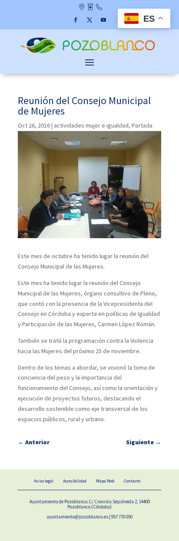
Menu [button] (89, 62)
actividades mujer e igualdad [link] (91, 125)
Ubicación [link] (81, 7)
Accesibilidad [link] (74, 481)
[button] (75, 20)
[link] (89, 52)
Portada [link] (142, 125)
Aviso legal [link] (43, 481)
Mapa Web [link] (105, 481)
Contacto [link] (99, 7)
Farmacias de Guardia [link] (90, 7)
